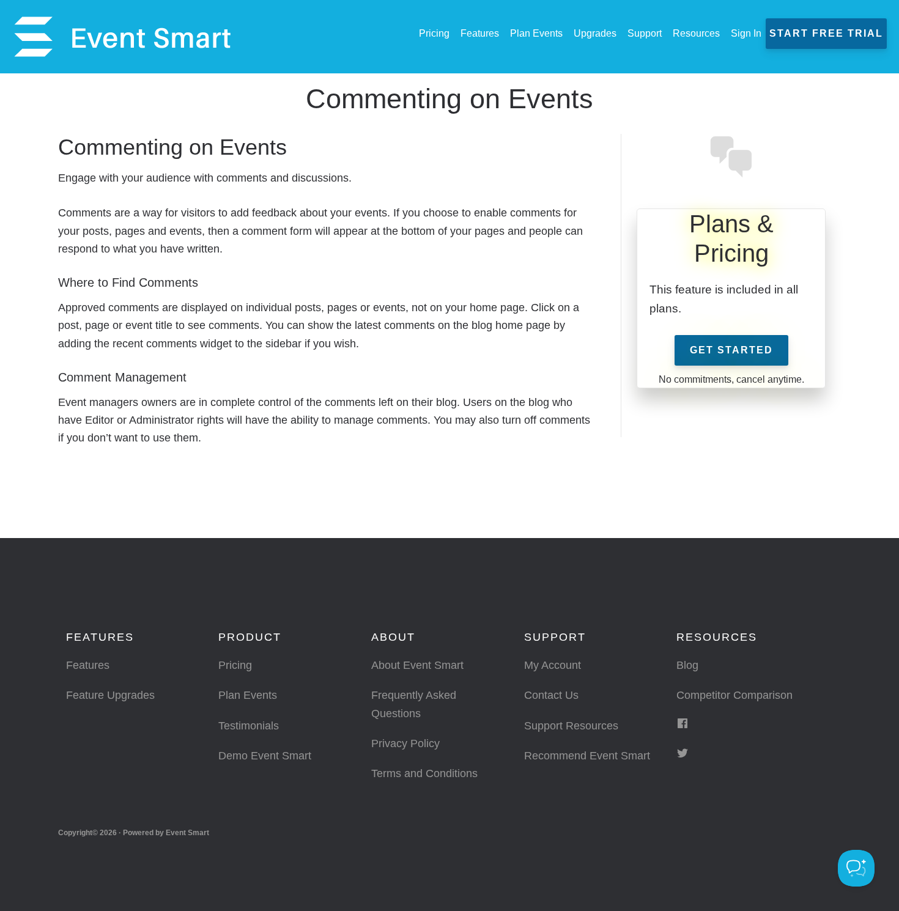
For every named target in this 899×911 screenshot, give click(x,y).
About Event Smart (417, 665)
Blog (687, 665)
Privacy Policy (405, 743)
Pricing (235, 665)
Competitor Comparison (734, 695)
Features (87, 665)
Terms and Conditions (424, 773)
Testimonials (248, 726)
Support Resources (571, 726)
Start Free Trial (826, 33)
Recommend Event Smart (587, 756)
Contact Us (551, 695)
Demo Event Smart (264, 756)
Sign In (746, 33)
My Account (552, 665)
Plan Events (247, 695)
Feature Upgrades (110, 695)
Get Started (731, 350)
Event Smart (122, 36)
